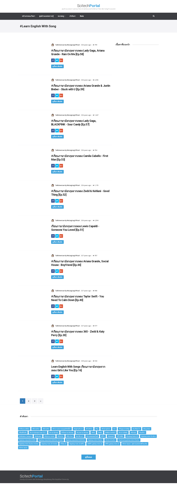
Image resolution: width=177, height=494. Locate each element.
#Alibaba (38, 436)
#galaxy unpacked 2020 (27, 440)
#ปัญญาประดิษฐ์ (124, 429)
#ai (114, 429)
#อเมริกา (142, 432)
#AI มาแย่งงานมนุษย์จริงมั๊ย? (62, 429)
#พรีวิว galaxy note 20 (95, 444)
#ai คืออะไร (136, 429)
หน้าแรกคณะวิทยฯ (28, 16)
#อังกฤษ (133, 432)
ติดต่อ (82, 16)
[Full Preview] (33, 44)
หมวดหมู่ (61, 16)
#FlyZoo (60, 436)
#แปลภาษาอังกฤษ (82, 432)
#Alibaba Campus (25, 436)
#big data (146, 429)
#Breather (36, 429)
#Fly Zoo (70, 436)
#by (97, 429)
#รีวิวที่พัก (120, 436)
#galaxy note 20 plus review (28, 444)
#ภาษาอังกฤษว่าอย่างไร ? (38, 432)
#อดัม (100, 432)
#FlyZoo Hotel (49, 436)
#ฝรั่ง (93, 432)
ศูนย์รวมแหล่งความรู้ (46, 16)
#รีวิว (103, 436)
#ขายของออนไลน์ (92, 436)
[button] (154, 16)
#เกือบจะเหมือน (24, 429)
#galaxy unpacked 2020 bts (75, 440)
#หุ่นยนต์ (111, 436)
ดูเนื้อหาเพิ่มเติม (57, 66)
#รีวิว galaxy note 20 (112, 444)
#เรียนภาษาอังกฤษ (67, 432)
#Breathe (46, 429)
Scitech (88, 7)
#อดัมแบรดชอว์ (110, 432)
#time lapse (23, 448)
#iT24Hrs (89, 429)
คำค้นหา (73, 16)
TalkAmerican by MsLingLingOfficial (67, 45)
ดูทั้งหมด (88, 457)
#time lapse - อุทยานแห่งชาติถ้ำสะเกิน (134, 444)
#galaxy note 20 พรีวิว (77, 444)
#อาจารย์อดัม (123, 432)
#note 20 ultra (110, 440)
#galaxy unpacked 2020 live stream (51, 440)
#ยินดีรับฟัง (22, 432)
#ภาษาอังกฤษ (53, 432)
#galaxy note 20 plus (95, 440)
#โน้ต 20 (63, 444)
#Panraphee (106, 429)
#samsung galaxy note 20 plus (129, 440)
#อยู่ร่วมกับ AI (78, 429)
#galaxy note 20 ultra (148, 436)
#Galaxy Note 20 (132, 436)
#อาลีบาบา (79, 436)
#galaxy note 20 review (49, 444)
